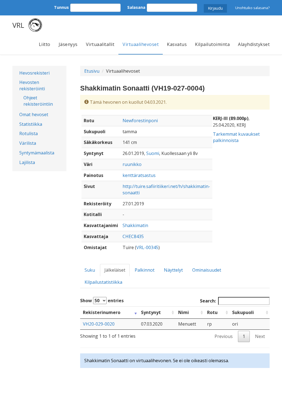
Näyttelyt (173, 270)
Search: (208, 301)
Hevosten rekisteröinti (32, 85)
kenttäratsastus (139, 175)
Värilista (27, 143)
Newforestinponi (140, 121)
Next (260, 336)
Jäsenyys (68, 44)
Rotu (212, 312)
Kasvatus (177, 44)
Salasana (136, 7)
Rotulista (28, 133)
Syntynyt (151, 312)
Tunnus (61, 7)
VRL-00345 (147, 247)
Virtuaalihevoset (141, 44)
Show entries (102, 301)
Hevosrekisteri (34, 73)
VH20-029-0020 (99, 324)
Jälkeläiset (114, 270)
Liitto (44, 44)
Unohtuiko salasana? (252, 7)
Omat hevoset (33, 114)
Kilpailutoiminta (212, 44)
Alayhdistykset (254, 44)
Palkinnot (144, 270)
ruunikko (132, 164)
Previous (224, 336)
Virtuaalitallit (100, 44)
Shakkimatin (135, 225)
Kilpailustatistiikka (103, 282)
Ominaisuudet (206, 270)
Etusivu (91, 71)
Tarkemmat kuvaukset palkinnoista (236, 137)
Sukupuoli (243, 312)
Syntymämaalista (36, 153)
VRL (18, 25)
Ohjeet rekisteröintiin (38, 101)
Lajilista (27, 162)
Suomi (152, 153)
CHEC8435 (133, 236)
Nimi (183, 312)
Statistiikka (30, 124)
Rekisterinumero (101, 312)
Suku (90, 270)
